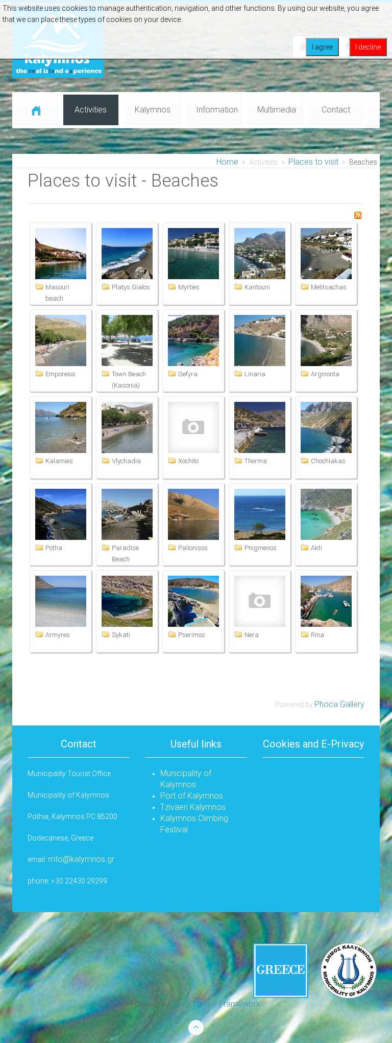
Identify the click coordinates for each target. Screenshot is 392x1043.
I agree (322, 47)
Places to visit (313, 162)
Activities (91, 110)
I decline (368, 47)
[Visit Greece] (315, 970)
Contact (336, 110)
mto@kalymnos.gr (81, 859)
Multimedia (276, 110)
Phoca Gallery (339, 704)
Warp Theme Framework (215, 1004)
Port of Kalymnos (191, 796)
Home (227, 162)
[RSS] (358, 214)
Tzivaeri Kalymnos (193, 807)
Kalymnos (152, 110)
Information (217, 110)
